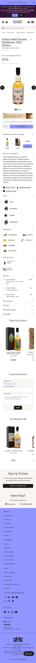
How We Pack (7, 301)
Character (7, 230)
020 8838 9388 (27, 504)
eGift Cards (7, 548)
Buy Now (27, 146)
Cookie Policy (8, 580)
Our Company (8, 515)
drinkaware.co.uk (22, 659)
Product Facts (8, 257)
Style (5, 196)
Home (3, 32)
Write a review (7, 393)
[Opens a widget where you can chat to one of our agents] (28, 653)
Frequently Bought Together (13, 134)
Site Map (6, 544)
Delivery (6, 276)
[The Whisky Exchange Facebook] (5, 612)
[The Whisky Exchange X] (9, 612)
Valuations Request (9, 564)
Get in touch (11, 504)
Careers (6, 535)
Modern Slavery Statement (11, 584)
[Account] (7, 22)
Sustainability (7, 531)
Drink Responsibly (9, 310)
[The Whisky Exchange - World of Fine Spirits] (17, 22)
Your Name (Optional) (9, 386)
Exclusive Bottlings (9, 556)
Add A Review (7, 381)
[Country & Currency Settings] (32, 22)
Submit (18, 407)
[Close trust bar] (34, 2)
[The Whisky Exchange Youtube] (16, 612)
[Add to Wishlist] (31, 39)
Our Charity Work (9, 527)
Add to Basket (21, 126)
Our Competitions (9, 560)
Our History (7, 519)
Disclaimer (7, 314)
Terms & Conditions (9, 572)
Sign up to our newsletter (18, 486)
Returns (6, 305)
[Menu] (3, 22)
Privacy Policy (8, 576)
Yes (15, 15)
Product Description (10, 154)
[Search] (3, 28)
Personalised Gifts (9, 552)
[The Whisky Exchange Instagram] (12, 612)
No (21, 15)
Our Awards (7, 523)
